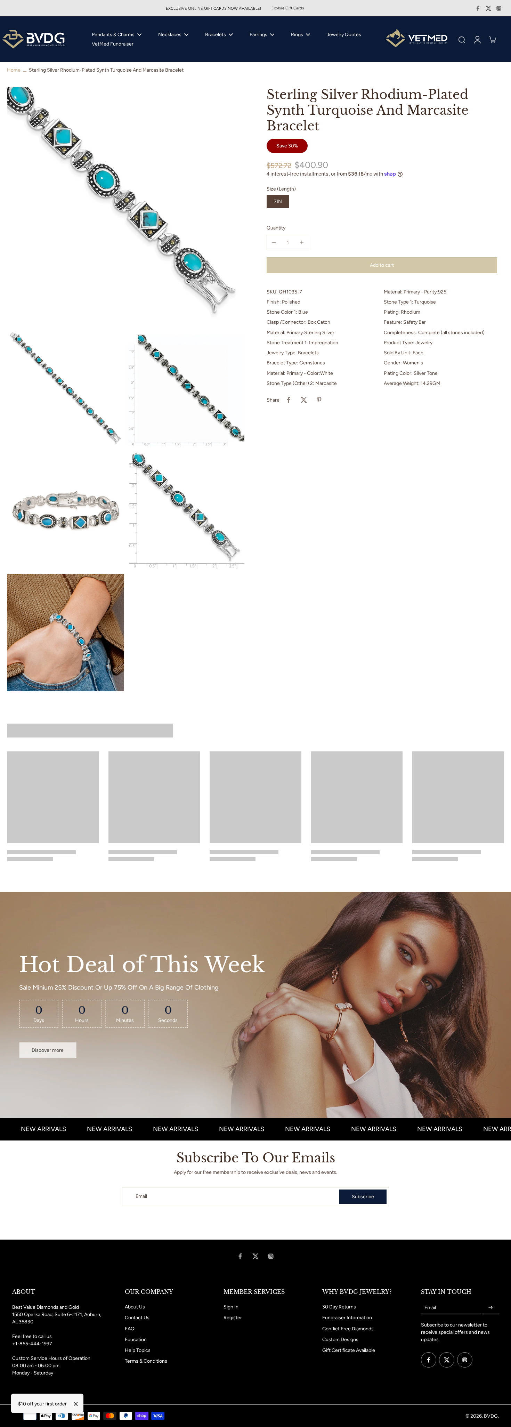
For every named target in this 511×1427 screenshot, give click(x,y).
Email (141, 1197)
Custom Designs (340, 1340)
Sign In (231, 1307)
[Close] (76, 1404)
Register (233, 1318)
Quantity (276, 228)
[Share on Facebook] (288, 400)
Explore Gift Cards (287, 8)
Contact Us (137, 1318)
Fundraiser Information (347, 1318)
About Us (135, 1307)
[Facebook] (478, 8)
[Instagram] (499, 8)
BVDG (491, 1416)
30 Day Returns (339, 1307)
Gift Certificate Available (348, 1350)
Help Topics (138, 1350)
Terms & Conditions (146, 1361)
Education (136, 1340)
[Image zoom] (125, 205)
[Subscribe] (490, 1307)
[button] (382, 265)
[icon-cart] (492, 39)
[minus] (274, 242)
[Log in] (477, 39)
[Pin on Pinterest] (319, 400)
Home (14, 70)
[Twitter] (488, 8)
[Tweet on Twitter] (303, 400)
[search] (461, 39)
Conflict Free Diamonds (348, 1329)
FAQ (130, 1329)
